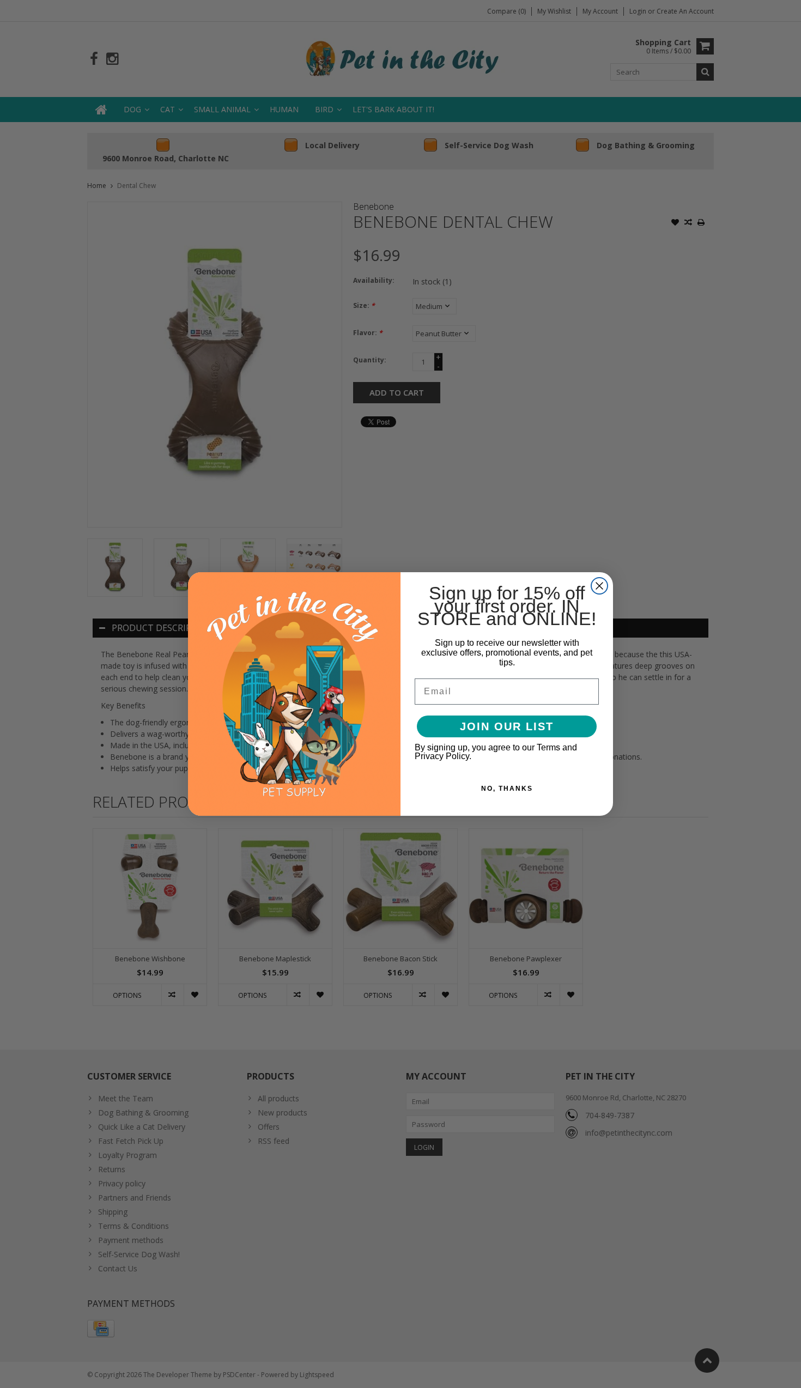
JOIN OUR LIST (507, 726)
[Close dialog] (599, 586)
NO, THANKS (507, 788)
